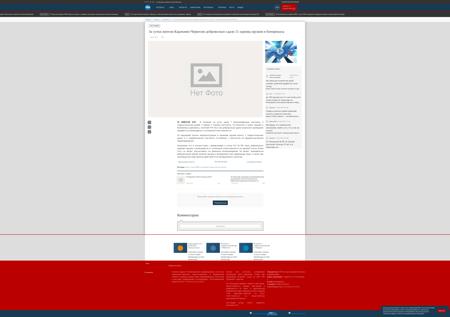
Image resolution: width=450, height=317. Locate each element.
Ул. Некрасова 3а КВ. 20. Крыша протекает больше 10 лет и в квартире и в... (280, 144)
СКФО (171, 7)
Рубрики (222, 7)
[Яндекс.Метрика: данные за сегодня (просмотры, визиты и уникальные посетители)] (297, 313)
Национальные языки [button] (290, 2)
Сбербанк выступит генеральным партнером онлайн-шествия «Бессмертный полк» (283, 133)
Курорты (182, 7)
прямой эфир (288, 7)
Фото (231, 7)
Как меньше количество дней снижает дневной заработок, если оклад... (281, 83)
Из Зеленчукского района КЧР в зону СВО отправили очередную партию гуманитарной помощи (281, 14)
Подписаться (220, 202)
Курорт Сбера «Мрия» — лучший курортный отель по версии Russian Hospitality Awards (283, 116)
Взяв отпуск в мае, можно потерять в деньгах (283, 89)
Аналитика (195, 7)
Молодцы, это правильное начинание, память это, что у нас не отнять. (282, 128)
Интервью (208, 7)
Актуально (154, 26)
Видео (240, 7)
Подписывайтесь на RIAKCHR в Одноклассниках (195, 246)
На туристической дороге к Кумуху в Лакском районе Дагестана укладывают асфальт (134, 14)
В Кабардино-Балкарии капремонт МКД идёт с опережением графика (283, 102)
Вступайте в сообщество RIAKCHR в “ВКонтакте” (229, 246)
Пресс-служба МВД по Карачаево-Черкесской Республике (206, 167)
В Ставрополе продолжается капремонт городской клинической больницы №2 (204, 14)
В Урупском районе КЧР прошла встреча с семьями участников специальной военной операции (55, 14)
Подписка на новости (175, 265)
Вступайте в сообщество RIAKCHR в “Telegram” (262, 246)
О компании (148, 272)
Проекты (160, 7)
